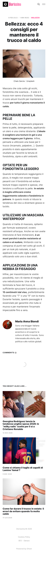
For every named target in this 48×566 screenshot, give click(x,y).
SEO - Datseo (24, 541)
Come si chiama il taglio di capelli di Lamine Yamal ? (23, 469)
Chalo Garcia (19, 81)
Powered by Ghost (24, 549)
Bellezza (35, 18)
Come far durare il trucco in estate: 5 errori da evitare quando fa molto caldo (23, 511)
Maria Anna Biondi (27, 321)
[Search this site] (39, 4)
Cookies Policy (24, 537)
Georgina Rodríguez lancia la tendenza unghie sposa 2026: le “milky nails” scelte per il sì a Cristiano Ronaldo (21, 425)
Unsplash (30, 81)
